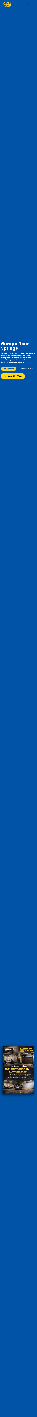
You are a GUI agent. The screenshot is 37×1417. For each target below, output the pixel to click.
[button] (28, 4)
